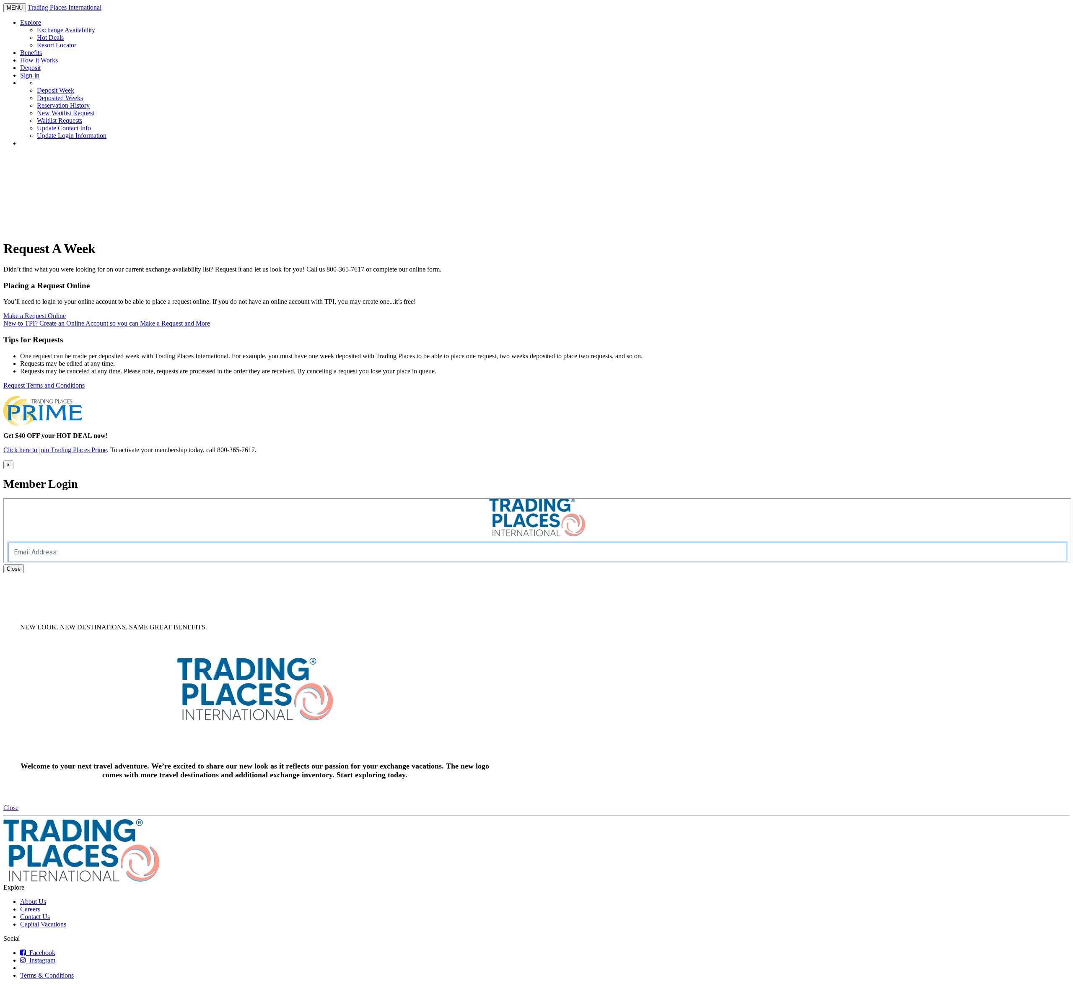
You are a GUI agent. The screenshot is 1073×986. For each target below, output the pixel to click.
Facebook (40, 952)
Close (14, 569)
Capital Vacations (43, 924)
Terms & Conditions (47, 975)
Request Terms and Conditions (44, 385)
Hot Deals (50, 37)
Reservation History (63, 105)
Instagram (40, 960)
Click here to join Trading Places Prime (55, 449)
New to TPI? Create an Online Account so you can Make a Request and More (106, 323)
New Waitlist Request (65, 112)
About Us (33, 901)
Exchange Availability (66, 30)
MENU (16, 8)
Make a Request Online (34, 315)
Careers (30, 909)
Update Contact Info (64, 128)
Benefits (31, 52)
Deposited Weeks (60, 97)
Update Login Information (71, 135)
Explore (30, 22)
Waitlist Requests (59, 120)
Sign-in (29, 75)
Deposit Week (55, 90)
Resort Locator (56, 45)
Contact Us (35, 916)
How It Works (39, 60)
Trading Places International (64, 7)
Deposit (30, 67)
